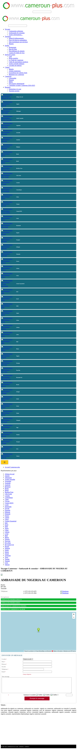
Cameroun (8, 76)
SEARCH (29, 12)
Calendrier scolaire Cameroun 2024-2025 (22, 85)
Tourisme (8, 36)
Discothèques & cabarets (16, 51)
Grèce (7, 519)
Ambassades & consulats (17, 33)
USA (6, 563)
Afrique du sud (9, 474)
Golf (10, 56)
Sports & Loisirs (10, 54)
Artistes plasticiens (15, 71)
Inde (6, 523)
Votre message (5, 676)
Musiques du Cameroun (16, 74)
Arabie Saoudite (10, 479)
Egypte (7, 508)
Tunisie (7, 559)
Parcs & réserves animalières (18, 40)
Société (4, 666)
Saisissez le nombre (30, 695)
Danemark (8, 506)
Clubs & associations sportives (18, 62)
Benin (7, 488)
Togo (6, 557)
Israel (6, 525)
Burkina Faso (9, 492)
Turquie (7, 561)
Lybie (6, 534)
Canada (7, 496)
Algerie (7, 476)
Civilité (4, 659)
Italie (6, 526)
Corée (7, 505)
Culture (7, 67)
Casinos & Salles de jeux (17, 53)
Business (7, 87)
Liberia (7, 532)
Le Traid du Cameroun (16, 60)
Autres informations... (16, 35)
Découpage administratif (16, 83)
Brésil (7, 490)
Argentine (8, 481)
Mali (6, 535)
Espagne (7, 510)
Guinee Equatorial (10, 521)
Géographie (12, 78)
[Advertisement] (38, 730)
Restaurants (12, 47)
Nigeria (7, 539)
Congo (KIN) (9, 503)
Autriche (7, 485)
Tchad (7, 554)
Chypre (7, 501)
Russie (7, 546)
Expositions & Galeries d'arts (18, 73)
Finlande (7, 514)
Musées (11, 44)
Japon (7, 528)
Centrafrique (9, 497)
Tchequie (8, 555)
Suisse (7, 552)
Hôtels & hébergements (16, 38)
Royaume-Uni (9, 545)
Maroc (7, 537)
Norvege (7, 541)
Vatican (7, 564)
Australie (8, 483)
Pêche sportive (13, 58)
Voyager (7, 29)
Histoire (11, 80)
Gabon (7, 517)
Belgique (8, 487)
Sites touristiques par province (18, 42)
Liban (7, 530)
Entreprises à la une (15, 89)
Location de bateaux (15, 65)
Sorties (7, 45)
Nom (3, 661)
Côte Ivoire (8, 494)
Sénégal (7, 548)
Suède (7, 550)
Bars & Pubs (13, 49)
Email (3, 671)
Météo (11, 82)
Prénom (4, 664)
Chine (7, 499)
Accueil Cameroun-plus (12, 467)
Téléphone (5, 669)
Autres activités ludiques (16, 64)
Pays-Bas (8, 543)
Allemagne (8, 477)
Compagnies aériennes (16, 31)
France (7, 516)
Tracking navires (14, 91)
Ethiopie (7, 512)
